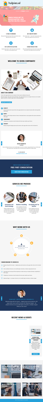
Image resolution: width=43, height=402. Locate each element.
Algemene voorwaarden (24, 399)
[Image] (9, 197)
